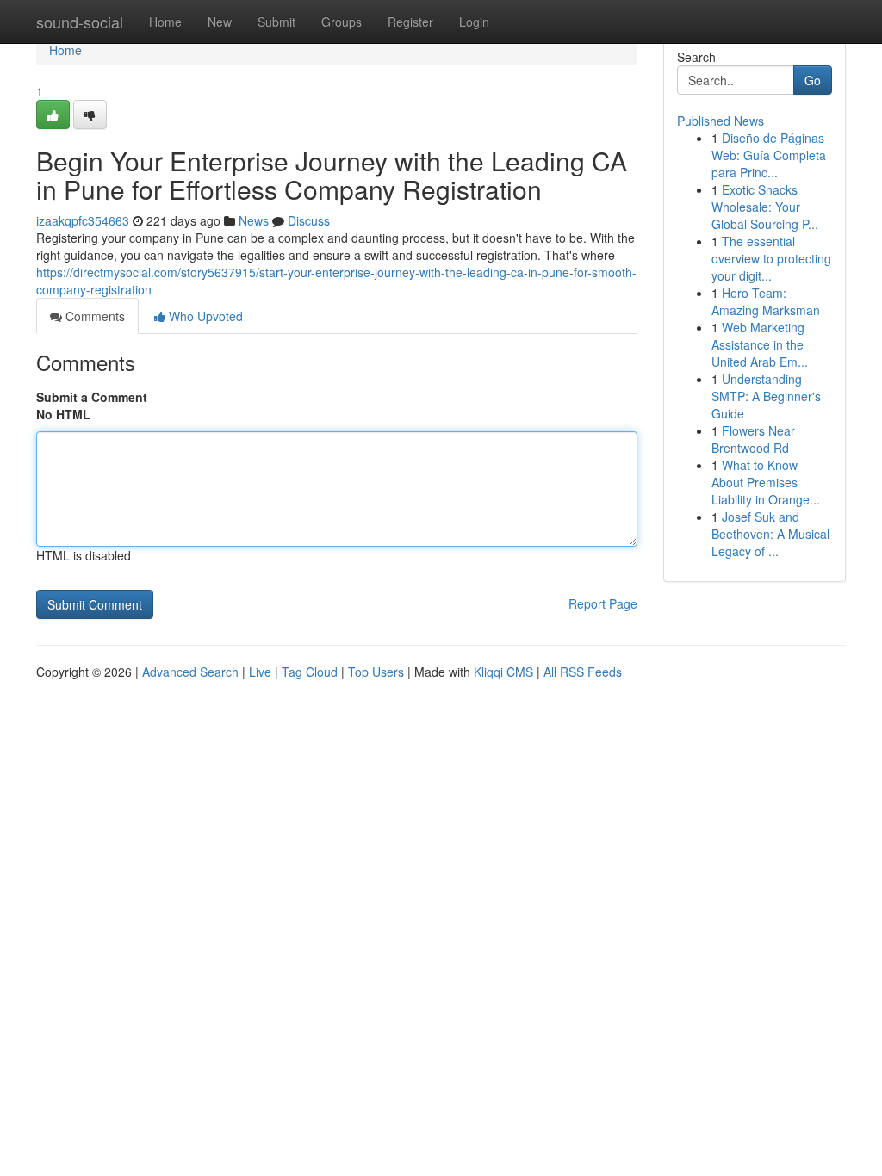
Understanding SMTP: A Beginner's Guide (766, 396)
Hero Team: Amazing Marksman (765, 301)
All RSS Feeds (582, 671)
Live (260, 671)
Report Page (602, 603)
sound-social (79, 21)
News (254, 220)
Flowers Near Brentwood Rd (753, 439)
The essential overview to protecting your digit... (771, 258)
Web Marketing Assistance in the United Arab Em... (759, 344)
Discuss (309, 220)
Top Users (376, 671)
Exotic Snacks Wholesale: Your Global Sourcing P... (764, 206)
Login (474, 21)
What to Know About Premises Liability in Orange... (765, 482)
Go (812, 80)
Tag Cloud (310, 671)
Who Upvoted (204, 316)
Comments (93, 316)
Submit (276, 21)
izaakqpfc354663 (82, 220)
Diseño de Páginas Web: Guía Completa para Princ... (768, 155)
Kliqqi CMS (503, 671)
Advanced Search (190, 671)
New (220, 21)
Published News (720, 120)
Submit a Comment (91, 396)
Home (165, 21)
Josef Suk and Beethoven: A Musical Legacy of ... (770, 534)
